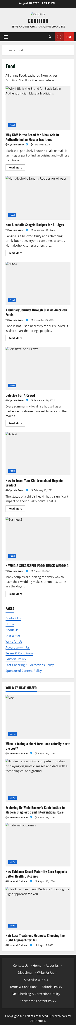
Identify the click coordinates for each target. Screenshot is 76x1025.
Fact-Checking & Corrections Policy (30, 665)
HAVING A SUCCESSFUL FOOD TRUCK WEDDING (38, 539)
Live (68, 37)
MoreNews (59, 1016)
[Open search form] (50, 36)
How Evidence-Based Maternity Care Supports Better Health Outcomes (36, 873)
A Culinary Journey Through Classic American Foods (38, 283)
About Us (12, 630)
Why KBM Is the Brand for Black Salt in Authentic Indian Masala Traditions (38, 108)
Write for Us (14, 641)
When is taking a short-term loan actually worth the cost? (38, 746)
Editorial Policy (16, 659)
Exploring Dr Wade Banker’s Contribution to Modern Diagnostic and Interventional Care (35, 809)
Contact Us (13, 618)
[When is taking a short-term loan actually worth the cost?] (38, 717)
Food (12, 125)
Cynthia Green (16, 144)
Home (10, 624)
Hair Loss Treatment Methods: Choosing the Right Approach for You (35, 937)
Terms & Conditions (19, 653)
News (12, 733)
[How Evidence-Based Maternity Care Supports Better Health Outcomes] (38, 844)
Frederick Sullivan (18, 753)
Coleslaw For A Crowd (38, 368)
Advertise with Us (18, 647)
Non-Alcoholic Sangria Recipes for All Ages (38, 198)
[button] (6, 37)
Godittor (38, 20)
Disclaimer (13, 636)
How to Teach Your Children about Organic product (38, 453)
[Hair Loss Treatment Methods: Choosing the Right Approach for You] (38, 908)
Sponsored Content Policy (24, 671)
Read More (16, 168)
